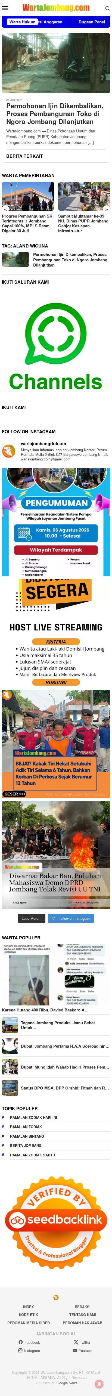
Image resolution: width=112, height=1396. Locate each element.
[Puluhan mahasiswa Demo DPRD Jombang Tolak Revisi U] (56, 855)
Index (28, 1306)
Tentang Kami (82, 1314)
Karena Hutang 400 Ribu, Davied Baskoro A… (45, 1009)
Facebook (32, 1342)
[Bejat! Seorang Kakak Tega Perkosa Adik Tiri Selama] (56, 744)
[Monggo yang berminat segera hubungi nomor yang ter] (56, 633)
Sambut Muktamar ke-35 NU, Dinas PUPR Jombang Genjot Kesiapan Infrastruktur (27, 223)
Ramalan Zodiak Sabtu (32, 1154)
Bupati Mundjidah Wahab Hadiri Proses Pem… (65, 1066)
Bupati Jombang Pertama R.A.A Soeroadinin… (65, 1046)
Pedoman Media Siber (28, 1322)
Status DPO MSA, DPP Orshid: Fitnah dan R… (65, 1087)
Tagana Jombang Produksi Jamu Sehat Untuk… (58, 1025)
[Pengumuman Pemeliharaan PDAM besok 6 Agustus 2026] (56, 522)
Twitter (85, 1342)
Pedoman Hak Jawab (82, 1322)
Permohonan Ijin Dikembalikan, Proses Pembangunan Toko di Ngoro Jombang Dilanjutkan (55, 113)
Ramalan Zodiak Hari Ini (33, 1117)
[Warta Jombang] (56, 7)
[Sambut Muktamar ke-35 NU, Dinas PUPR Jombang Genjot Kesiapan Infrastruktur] (28, 196)
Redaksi (83, 1306)
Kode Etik (28, 1314)
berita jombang (26, 1145)
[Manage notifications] (99, 1384)
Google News (67, 1382)
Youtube (85, 1350)
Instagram (32, 1350)
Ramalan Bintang (27, 1136)
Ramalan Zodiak (26, 1126)
